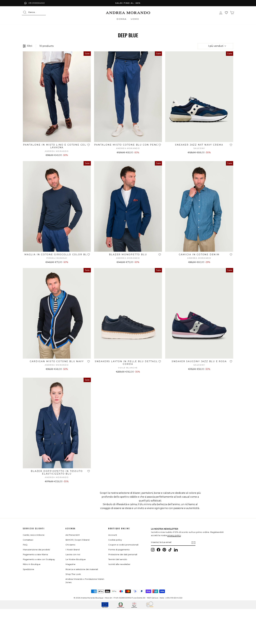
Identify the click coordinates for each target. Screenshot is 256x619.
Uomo (135, 19)
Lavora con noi (72, 554)
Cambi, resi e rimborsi (33, 535)
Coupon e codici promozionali (123, 544)
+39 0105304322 (36, 3)
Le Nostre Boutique (75, 559)
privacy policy (174, 535)
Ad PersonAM (72, 535)
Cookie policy (115, 540)
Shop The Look (73, 574)
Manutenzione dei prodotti (36, 549)
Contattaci (28, 540)
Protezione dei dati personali (122, 554)
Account (112, 535)
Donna (121, 19)
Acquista (56, 138)
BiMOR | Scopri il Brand (77, 540)
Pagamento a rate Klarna (35, 554)
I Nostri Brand (72, 549)
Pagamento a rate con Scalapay (39, 559)
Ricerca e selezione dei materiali (81, 569)
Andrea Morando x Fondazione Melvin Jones (84, 580)
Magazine (70, 564)
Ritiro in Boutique (31, 564)
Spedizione (28, 569)
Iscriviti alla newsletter (119, 564)
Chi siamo (70, 544)
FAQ (25, 544)
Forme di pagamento (119, 549)
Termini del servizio (117, 559)
